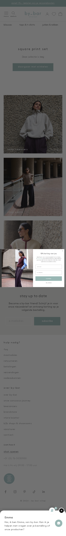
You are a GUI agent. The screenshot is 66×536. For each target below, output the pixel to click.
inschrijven (48, 278)
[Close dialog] (62, 251)
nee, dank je (49, 282)
